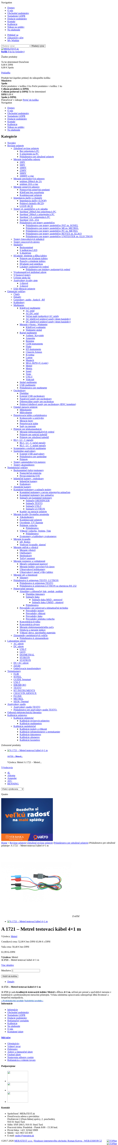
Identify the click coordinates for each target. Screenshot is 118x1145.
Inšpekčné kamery (28, 481)
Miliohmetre (25, 409)
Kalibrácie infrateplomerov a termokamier (40, 731)
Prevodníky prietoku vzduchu (40, 619)
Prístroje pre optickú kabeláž (33, 434)
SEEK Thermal (21, 701)
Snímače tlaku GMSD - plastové (47, 602)
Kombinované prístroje (31, 195)
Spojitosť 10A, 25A (29, 220)
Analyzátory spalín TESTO (27, 707)
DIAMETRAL (27, 654)
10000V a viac (27, 176)
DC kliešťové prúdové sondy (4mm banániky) (48, 321)
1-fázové (24, 283)
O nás (10, 10)
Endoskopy (25, 484)
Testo (28, 374)
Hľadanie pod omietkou (31, 264)
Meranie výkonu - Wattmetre (33, 324)
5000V (23, 173)
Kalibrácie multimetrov (31, 723)
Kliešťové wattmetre (36, 327)
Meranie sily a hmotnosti (25, 575)
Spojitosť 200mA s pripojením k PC (37, 214)
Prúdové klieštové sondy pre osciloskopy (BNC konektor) (48, 404)
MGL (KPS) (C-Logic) (37, 363)
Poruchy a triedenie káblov (33, 261)
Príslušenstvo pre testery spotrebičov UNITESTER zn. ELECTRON (59, 236)
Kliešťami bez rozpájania (32, 192)
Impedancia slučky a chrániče (28, 198)
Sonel (28, 371)
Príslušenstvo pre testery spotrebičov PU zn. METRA (52, 231)
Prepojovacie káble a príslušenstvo (30, 415)
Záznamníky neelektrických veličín (30, 635)
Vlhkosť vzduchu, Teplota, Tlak (35, 531)
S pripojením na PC (29, 154)
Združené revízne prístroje (26, 148)
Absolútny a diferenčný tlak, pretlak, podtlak (41, 591)
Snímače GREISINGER (38, 500)
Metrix (29, 368)
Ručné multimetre (28, 332)
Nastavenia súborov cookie (20, 1057)
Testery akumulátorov (24, 465)
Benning (30, 341)
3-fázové (24, 286)
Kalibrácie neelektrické (25, 726)
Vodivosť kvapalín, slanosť (33, 544)
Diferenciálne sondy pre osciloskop (37, 401)
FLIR (16, 674)
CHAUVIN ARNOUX (25, 693)
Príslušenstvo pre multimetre (33, 387)
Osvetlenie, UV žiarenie (31, 522)
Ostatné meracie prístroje (25, 407)
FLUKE (18, 696)
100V (22, 162)
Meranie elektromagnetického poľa (37, 627)
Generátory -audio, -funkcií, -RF (29, 299)
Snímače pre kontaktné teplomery (36, 498)
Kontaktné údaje (15, 1031)
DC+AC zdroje (21, 663)
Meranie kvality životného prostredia (31, 514)
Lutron (29, 357)
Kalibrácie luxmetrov (30, 740)
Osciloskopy (20, 390)
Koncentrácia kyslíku (30, 621)
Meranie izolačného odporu (27, 159)
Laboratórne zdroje (16, 641)
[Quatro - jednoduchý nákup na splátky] (27, 840)
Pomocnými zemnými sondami (35, 189)
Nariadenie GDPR (16, 16)
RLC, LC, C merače (23, 440)
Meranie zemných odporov (27, 187)
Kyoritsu (30, 354)
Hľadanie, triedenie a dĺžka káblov (30, 255)
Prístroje (24, 459)
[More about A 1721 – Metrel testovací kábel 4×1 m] (27, 750)
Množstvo (6, 970)
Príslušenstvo (32, 528)
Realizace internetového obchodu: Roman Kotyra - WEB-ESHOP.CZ (68, 1140)
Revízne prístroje (15, 145)
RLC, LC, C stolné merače (33, 445)
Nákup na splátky (15, 27)
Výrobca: (6, 936)
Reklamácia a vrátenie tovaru (21, 1060)
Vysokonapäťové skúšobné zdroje (30, 272)
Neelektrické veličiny (17, 467)
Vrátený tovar (14, 1046)
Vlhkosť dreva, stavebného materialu (37, 632)
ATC (9, 781)
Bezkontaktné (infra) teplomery (29, 470)
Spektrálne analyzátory (25, 451)
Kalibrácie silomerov (30, 737)
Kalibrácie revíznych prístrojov (35, 720)
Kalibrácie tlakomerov (30, 734)
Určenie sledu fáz (22, 277)
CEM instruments (34, 343)
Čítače (17, 294)
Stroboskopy (26, 555)
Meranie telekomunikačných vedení (37, 431)
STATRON (25, 660)
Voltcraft (30, 379)
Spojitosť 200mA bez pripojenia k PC (38, 211)
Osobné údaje (14, 1054)
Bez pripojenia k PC (29, 151)
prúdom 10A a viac (29, 184)
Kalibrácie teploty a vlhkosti (33, 729)
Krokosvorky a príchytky (32, 418)
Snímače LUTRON (35, 509)
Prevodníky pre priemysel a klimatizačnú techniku (44, 608)
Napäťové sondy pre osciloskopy (36, 398)
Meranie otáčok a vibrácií (26, 547)
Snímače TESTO (34, 503)
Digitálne (24, 393)
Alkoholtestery (27, 517)
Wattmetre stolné (34, 330)
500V (22, 165)
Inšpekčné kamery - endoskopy (29, 478)
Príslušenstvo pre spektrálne (33, 456)
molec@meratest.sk (24, 1135)
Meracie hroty (26, 420)
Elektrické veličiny (16, 291)
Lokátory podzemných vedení (34, 266)
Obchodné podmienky (18, 13)
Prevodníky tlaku (34, 616)
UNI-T (29, 376)
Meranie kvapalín (22, 539)
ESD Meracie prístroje (24, 288)
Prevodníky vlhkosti (35, 613)
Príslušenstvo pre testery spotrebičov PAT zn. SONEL (52, 225)
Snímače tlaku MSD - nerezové (47, 599)
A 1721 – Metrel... (15, 756)
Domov (11, 7)
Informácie (12, 1009)
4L (8, 772)
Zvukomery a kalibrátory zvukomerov (38, 536)
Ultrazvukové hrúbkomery (32, 569)
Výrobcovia (7, 767)
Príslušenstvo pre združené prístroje (37, 156)
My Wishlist (13, 40)
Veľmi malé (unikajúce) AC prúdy (42, 316)
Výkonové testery (22, 275)
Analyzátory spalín (16, 704)
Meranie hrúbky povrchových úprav (37, 566)
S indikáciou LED (28, 250)
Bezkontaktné (26, 247)
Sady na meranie (28, 426)
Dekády (17, 297)
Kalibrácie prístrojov (17, 715)
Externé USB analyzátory (32, 453)
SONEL (18, 676)
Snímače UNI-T (33, 506)
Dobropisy (12, 1049)
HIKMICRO (20, 685)
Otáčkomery (26, 553)
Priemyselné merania (24, 588)
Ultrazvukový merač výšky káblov (36, 572)
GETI (22, 652)
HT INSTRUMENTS (24, 690)
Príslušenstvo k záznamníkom (34, 638)
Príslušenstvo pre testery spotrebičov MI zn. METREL (52, 228)
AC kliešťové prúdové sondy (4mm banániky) (48, 319)
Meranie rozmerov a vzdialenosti (29, 561)
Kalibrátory (19, 302)
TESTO (17, 687)
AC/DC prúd (32, 313)
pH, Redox (25, 542)
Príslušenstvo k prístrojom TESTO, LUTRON (36, 580)
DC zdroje (19, 646)
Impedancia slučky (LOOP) (33, 200)
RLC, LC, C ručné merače (32, 442)
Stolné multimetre (28, 382)
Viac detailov (7, 965)
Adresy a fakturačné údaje (20, 1052)
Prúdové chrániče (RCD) (32, 203)
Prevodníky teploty (35, 610)
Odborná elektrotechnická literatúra (24, 712)
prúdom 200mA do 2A (31, 181)
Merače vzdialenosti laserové (34, 564)
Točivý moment (27, 558)
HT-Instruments (33, 349)
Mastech (30, 360)
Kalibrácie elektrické (23, 718)
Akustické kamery (22, 487)
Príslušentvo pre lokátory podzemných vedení (48, 269)
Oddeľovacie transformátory (27, 668)
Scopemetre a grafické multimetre (30, 448)
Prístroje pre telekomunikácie (28, 429)
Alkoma (11, 775)
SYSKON (25, 657)
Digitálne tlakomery (35, 594)
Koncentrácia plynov (30, 624)
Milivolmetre (26, 412)
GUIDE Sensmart (22, 679)
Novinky (11, 143)
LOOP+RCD (26, 206)
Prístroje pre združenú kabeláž (34, 437)
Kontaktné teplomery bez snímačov (37, 495)
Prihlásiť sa (12, 35)
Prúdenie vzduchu (28, 525)
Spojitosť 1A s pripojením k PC (35, 217)
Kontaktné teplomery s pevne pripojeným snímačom (45, 492)
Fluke (28, 346)
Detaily (10, 981)
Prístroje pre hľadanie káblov (34, 258)
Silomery (24, 577)
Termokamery (14, 671)
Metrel (29, 365)
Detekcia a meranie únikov (33, 630)
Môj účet (5, 1037)
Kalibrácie (12, 24)
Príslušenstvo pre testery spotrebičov (37, 222)
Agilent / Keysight (35, 335)
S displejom (25, 253)
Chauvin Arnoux (34, 352)
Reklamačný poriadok (18, 1020)
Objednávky (13, 1043)
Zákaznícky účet (15, 37)
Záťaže (17, 665)
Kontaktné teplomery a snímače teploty (32, 489)
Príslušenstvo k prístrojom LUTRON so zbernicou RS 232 (48, 586)
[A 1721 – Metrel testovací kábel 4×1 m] (27, 921)
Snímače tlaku (32, 597)
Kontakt (11, 21)
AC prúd (30, 310)
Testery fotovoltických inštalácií (29, 239)
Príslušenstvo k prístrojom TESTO (36, 583)
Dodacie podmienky (17, 18)
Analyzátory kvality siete (26, 280)
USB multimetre (27, 385)
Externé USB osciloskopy (32, 396)
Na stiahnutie (13, 29)
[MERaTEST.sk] (10, 49)
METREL (19, 698)
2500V (23, 170)
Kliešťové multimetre (30, 308)
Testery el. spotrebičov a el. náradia (31, 209)
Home (4, 843)
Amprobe (30, 338)
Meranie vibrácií (27, 550)
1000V (23, 167)
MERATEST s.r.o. (23, 1140)
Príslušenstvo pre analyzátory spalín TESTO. (35, 709)
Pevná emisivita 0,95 (30, 476)
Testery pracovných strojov (27, 242)
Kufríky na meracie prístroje (33, 511)
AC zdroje (19, 643)
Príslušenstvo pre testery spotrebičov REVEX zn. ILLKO (54, 233)
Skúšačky (18, 244)
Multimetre (19, 305)
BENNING (13, 783)
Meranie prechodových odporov (29, 178)
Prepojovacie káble (29, 423)
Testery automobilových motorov (30, 462)
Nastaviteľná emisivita (30, 473)
